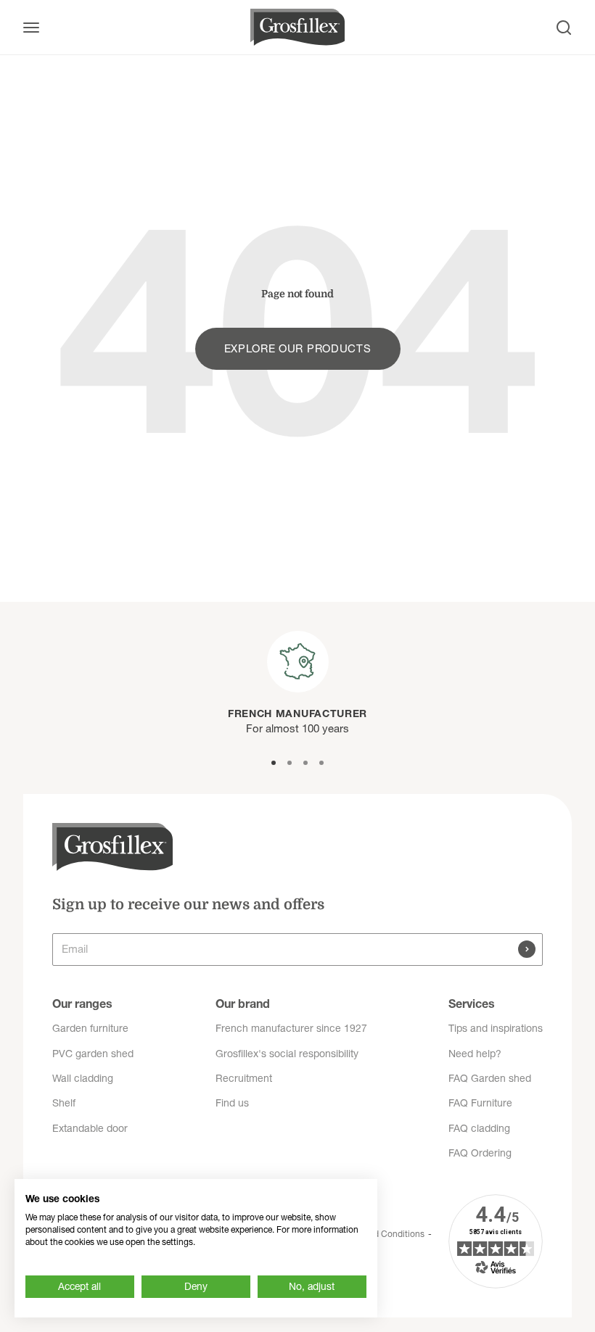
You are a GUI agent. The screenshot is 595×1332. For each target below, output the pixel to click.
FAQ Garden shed (489, 1078)
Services (471, 1003)
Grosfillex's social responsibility (287, 1053)
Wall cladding (82, 1078)
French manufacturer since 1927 (291, 1028)
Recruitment (244, 1078)
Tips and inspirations (495, 1028)
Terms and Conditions (381, 1233)
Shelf (63, 1102)
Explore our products (298, 348)
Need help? (474, 1053)
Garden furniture (90, 1028)
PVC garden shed (93, 1053)
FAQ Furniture (480, 1102)
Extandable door (90, 1128)
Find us (232, 1102)
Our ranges (82, 1003)
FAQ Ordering (480, 1152)
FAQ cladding (479, 1128)
